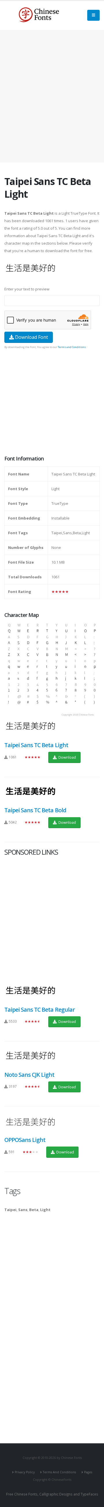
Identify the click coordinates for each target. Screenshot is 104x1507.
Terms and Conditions (72, 347)
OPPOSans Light (24, 1140)
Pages (88, 1472)
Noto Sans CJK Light (29, 1075)
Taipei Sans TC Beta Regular (39, 1009)
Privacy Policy (25, 1472)
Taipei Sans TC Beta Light (36, 745)
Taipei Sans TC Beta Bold (35, 810)
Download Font (31, 337)
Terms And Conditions (59, 1472)
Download (66, 757)
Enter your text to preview (26, 289)
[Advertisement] (52, 96)
